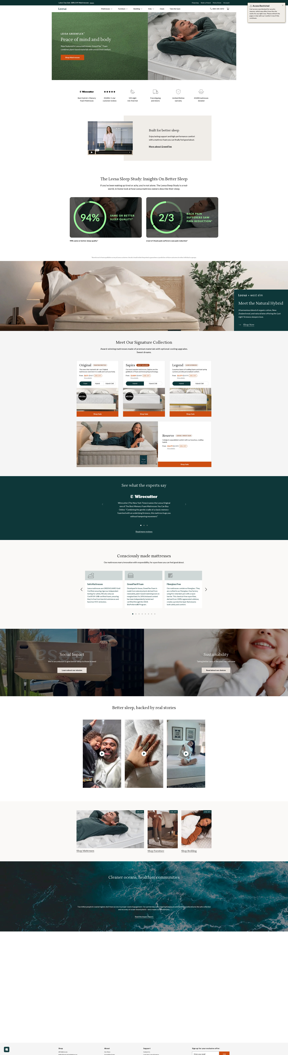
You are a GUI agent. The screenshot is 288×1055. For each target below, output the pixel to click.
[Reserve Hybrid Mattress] (117, 444)
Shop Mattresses (72, 57)
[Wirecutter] (144, 496)
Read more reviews (144, 531)
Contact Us (146, 1052)
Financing (195, 3)
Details (92, 3)
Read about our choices (216, 670)
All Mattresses (63, 1052)
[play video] (102, 753)
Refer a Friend (206, 3)
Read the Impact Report (144, 917)
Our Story (107, 1052)
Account (226, 3)
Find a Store (217, 3)
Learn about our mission (72, 670)
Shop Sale (97, 414)
